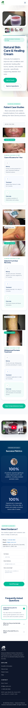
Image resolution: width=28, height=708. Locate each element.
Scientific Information (6, 666)
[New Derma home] (2, 2)
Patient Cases (4, 672)
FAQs (2, 675)
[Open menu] (25, 2)
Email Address (7, 560)
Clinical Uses (4, 669)
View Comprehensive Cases (14, 406)
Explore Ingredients (12, 86)
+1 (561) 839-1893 (5, 689)
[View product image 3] (17, 30)
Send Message (14, 584)
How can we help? (8, 567)
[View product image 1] (7, 30)
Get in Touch (10, 80)
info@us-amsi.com (11, 542)
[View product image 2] (12, 30)
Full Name (6, 554)
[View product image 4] (21, 30)
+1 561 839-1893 (11, 540)
